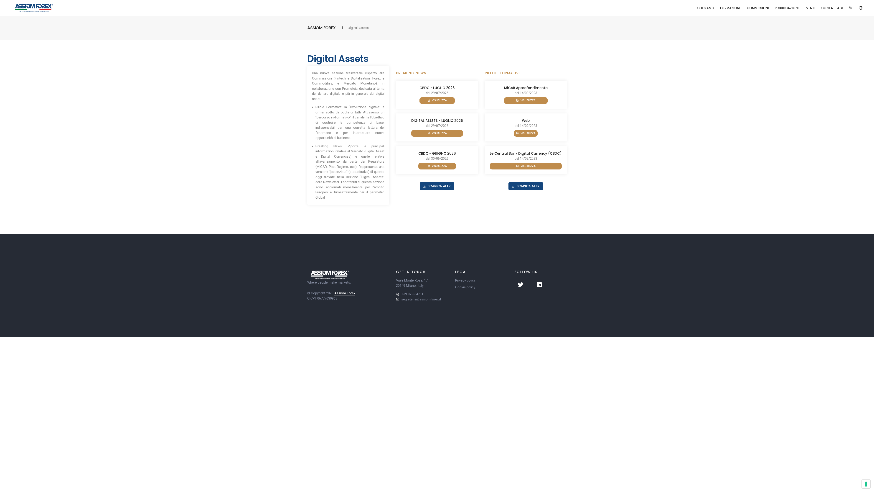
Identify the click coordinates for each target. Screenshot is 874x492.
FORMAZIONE (730, 8)
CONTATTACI (832, 8)
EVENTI (810, 8)
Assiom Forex (344, 293)
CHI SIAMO (705, 8)
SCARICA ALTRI (440, 186)
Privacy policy (465, 280)
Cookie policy (465, 287)
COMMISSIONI (758, 8)
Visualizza (439, 100)
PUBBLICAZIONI (787, 8)
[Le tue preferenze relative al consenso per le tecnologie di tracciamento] (866, 484)
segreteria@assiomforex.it (421, 299)
